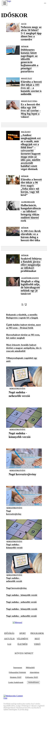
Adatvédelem (34, 672)
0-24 (9, 644)
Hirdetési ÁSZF (16, 677)
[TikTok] (24, 658)
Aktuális (9, 639)
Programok (37, 633)
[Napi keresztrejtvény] (22, 478)
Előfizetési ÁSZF (31, 677)
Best (37, 639)
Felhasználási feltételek (17, 672)
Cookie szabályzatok (15, 682)
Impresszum (17, 668)
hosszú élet (26, 78)
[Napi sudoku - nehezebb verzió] (24, 400)
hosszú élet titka (29, 101)
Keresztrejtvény (17, 388)
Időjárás (9, 633)
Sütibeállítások (33, 682)
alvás (23, 24)
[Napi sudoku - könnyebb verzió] (24, 441)
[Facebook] (19, 658)
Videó (37, 644)
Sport (22, 633)
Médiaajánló (30, 668)
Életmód (23, 644)
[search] (45, 3)
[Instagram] (29, 658)
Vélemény (22, 639)
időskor (24, 46)
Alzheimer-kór (28, 202)
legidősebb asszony (30, 278)
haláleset (26, 132)
